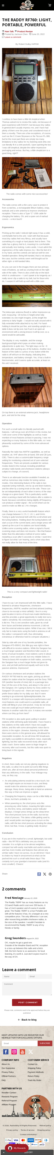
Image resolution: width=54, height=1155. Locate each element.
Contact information (28, 1134)
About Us (6, 1064)
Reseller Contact (9, 1092)
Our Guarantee (8, 1068)
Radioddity (14, 1126)
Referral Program (9, 1100)
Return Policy (33, 1076)
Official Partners (9, 1076)
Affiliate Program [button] (9, 1104)
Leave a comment (12, 37)
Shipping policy (43, 1130)
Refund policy (45, 1126)
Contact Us (32, 1064)
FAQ (4, 1080)
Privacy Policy (8, 1072)
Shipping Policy (34, 1068)
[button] (49, 5)
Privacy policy (12, 1130)
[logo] (27, 5)
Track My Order (34, 1080)
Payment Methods (36, 1072)
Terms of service (27, 1130)
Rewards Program (10, 1096)
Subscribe (45, 1043)
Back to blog (29, 1019)
